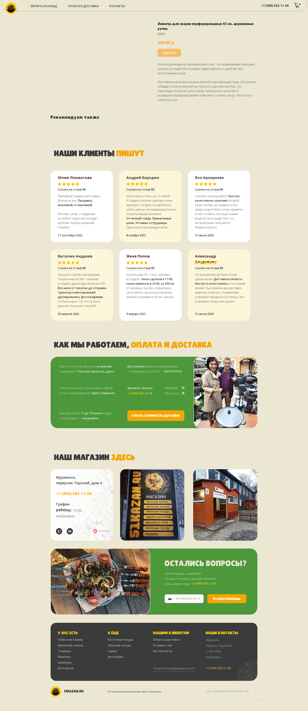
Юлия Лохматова (75, 177)
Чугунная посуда (119, 645)
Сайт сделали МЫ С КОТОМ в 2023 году (227, 691)
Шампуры (65, 662)
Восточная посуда (120, 640)
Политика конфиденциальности (174, 668)
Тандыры (64, 651)
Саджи (112, 651)
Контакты (117, 6)
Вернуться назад (44, 6)
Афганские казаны (70, 645)
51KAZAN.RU (74, 691)
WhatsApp (171, 388)
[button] (155, 415)
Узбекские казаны (70, 640)
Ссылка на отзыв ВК (140, 268)
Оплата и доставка (166, 640)
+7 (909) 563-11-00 (275, 6)
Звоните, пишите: (140, 388)
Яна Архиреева (209, 177)
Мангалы (64, 657)
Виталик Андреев (75, 256)
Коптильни (65, 668)
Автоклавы (115, 657)
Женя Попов (138, 256)
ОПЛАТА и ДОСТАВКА (83, 6)
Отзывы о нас (162, 645)
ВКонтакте (172, 393)
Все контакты (162, 651)
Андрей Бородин (142, 177)
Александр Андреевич (206, 259)
